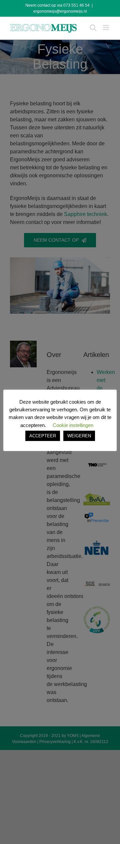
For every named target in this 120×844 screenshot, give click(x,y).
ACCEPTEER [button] (42, 435)
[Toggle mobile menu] (106, 27)
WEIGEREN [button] (79, 435)
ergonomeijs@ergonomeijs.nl (60, 11)
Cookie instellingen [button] (73, 425)
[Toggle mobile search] (93, 27)
